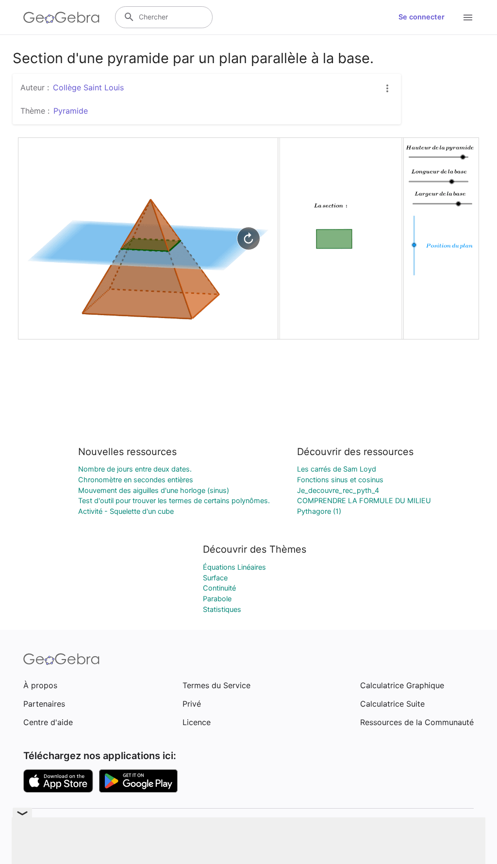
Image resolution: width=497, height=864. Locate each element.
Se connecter (421, 17)
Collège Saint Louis (88, 87)
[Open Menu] (468, 17)
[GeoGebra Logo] (61, 17)
